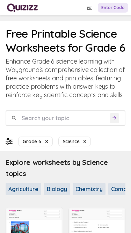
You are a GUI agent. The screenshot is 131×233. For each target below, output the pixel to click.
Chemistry (89, 188)
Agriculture (23, 188)
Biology (57, 188)
